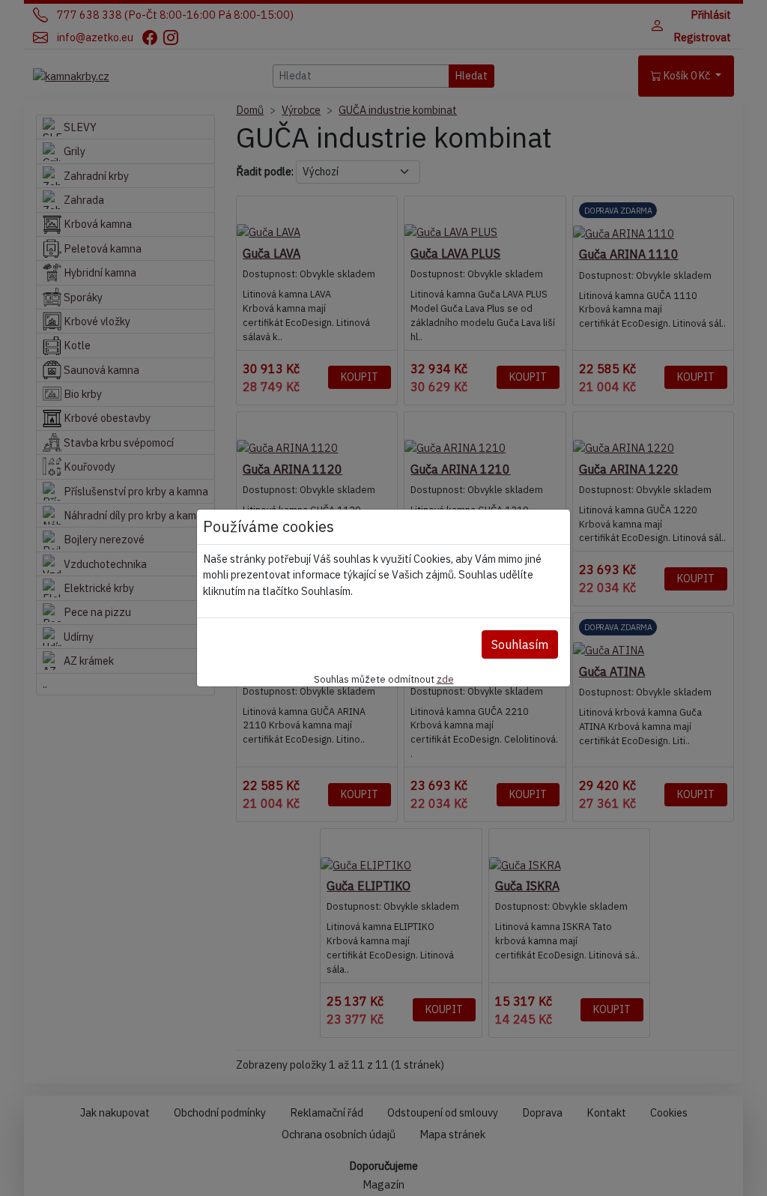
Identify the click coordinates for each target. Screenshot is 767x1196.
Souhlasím (519, 644)
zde (445, 679)
